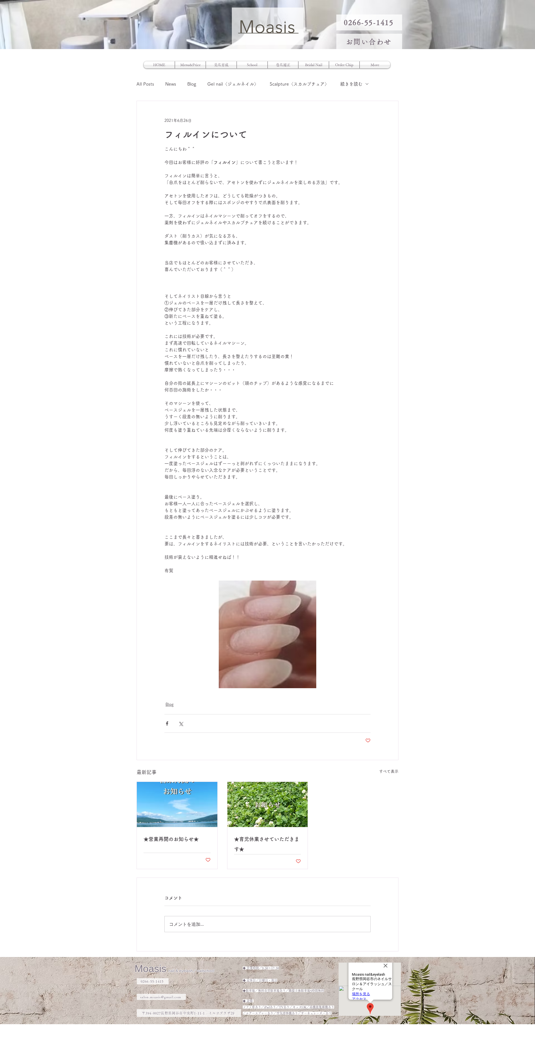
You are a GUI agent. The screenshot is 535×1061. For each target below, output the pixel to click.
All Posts (145, 84)
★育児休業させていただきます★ (266, 844)
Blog (191, 84)
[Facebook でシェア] (167, 723)
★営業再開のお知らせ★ (171, 839)
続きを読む (351, 84)
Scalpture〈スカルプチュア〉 (299, 84)
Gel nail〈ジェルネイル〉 (233, 84)
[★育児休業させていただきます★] (267, 804)
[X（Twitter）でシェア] (180, 723)
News (170, 84)
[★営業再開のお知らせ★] (177, 804)
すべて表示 (388, 771)
